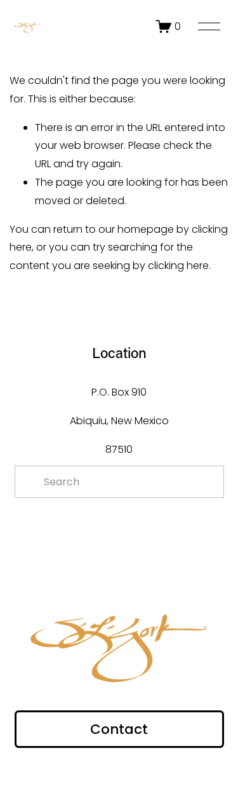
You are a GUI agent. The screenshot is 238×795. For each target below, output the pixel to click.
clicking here (178, 265)
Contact (119, 729)
